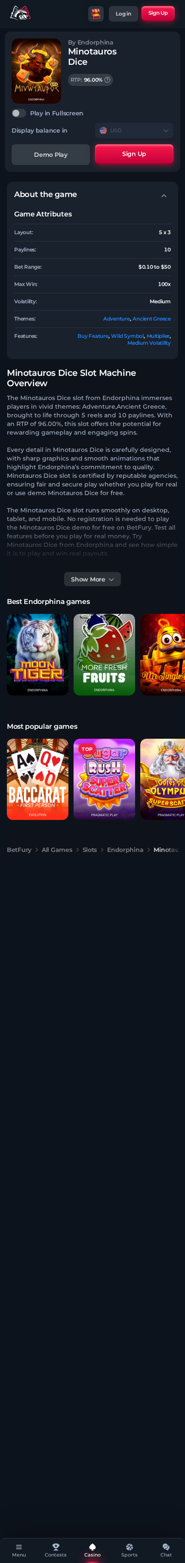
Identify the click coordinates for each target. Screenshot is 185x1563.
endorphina (125, 850)
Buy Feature (92, 336)
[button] (37, 655)
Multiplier (158, 336)
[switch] (92, 113)
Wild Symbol (127, 336)
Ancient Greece (152, 318)
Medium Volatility (149, 343)
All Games (57, 850)
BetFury (19, 850)
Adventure (116, 318)
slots (90, 850)
